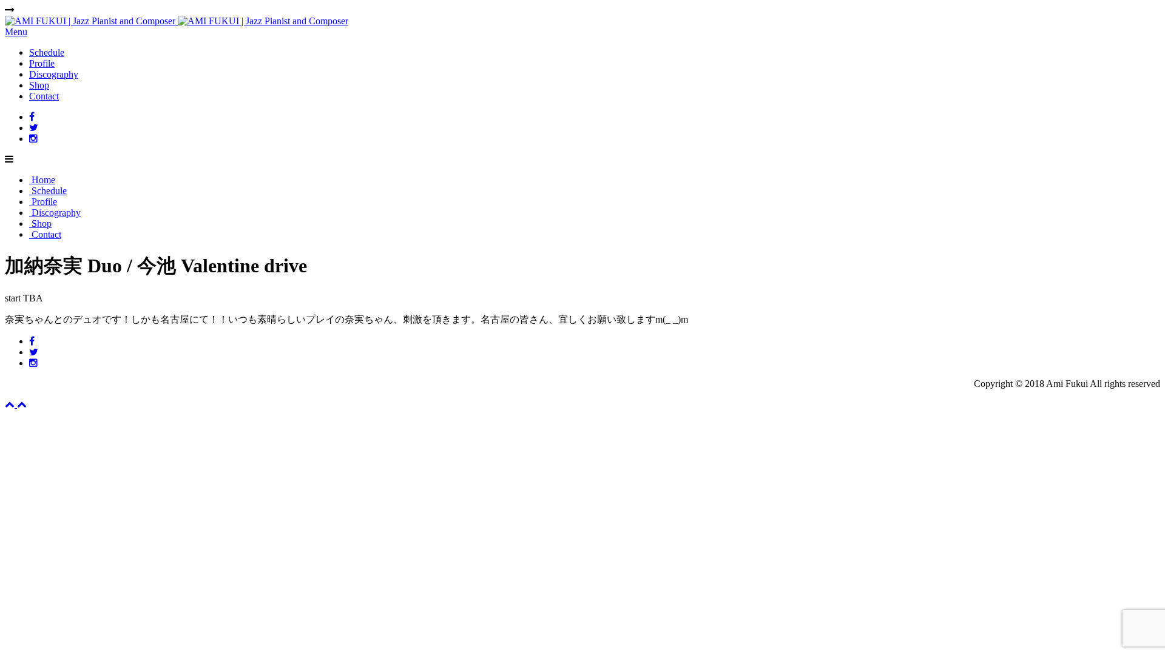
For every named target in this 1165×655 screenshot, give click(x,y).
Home (42, 180)
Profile (42, 63)
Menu (16, 32)
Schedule (46, 52)
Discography (53, 74)
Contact (44, 96)
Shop (39, 85)
